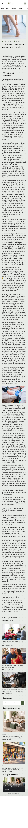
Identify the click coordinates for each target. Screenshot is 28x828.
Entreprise (4, 734)
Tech (3, 693)
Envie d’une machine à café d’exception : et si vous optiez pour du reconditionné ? (14, 690)
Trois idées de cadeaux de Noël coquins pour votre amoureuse (13, 666)
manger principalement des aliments (14, 244)
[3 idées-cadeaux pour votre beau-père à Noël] (14, 632)
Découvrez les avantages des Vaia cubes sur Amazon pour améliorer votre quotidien (12, 738)
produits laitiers (14, 104)
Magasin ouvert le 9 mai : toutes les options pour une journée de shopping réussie (12, 769)
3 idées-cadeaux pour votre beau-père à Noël (13, 642)
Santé (17, 41)
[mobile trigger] (3, 3)
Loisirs (3, 645)
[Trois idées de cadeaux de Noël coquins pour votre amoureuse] (14, 656)
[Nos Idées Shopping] (11, 3)
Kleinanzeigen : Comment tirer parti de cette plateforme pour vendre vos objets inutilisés (13, 785)
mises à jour (12, 409)
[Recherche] (21, 3)
